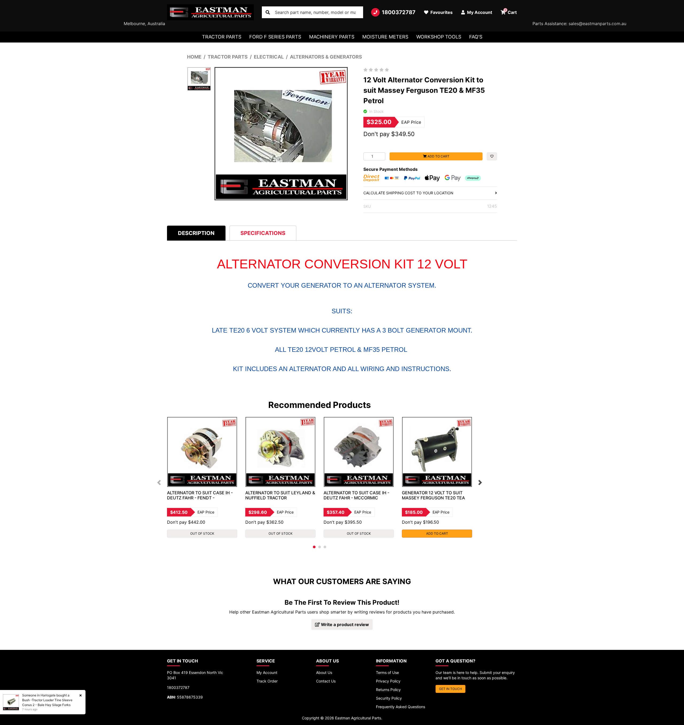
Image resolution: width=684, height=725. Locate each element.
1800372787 (398, 12)
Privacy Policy (388, 681)
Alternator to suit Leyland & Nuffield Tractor (280, 495)
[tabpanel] (202, 477)
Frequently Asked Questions (400, 706)
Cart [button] (510, 11)
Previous (159, 482)
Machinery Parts (331, 37)
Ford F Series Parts (275, 37)
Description (196, 233)
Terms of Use (387, 672)
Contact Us (326, 681)
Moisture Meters (385, 37)
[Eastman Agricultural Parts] (210, 12)
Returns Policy (388, 689)
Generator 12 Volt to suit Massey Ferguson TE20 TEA (433, 495)
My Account (266, 672)
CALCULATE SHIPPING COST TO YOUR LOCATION (408, 193)
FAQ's (475, 37)
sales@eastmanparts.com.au (597, 23)
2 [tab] (319, 547)
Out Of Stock (202, 533)
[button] (492, 156)
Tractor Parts (221, 37)
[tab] (196, 233)
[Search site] (268, 12)
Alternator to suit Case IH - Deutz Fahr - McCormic (356, 495)
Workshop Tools (438, 37)
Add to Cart (438, 156)
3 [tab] (325, 547)
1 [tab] (314, 547)
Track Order (267, 681)
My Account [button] (479, 12)
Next (480, 482)
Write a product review (344, 624)
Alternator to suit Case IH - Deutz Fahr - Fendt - (200, 495)
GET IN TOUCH (450, 689)
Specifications (262, 233)
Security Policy (389, 698)
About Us (324, 672)
